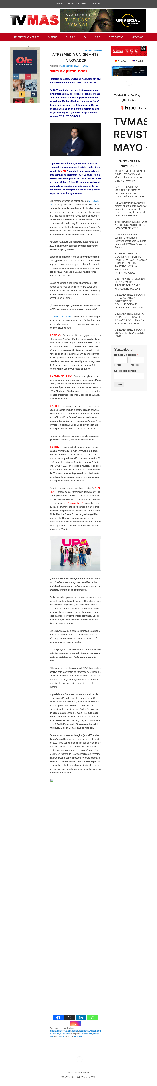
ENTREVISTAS (116, 37)
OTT (69, 1031)
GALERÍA (70, 37)
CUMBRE (52, 37)
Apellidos (135, 365)
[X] (69, 1017)
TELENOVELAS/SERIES (89, 1031)
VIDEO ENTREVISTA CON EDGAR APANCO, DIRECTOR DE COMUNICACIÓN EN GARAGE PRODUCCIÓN (130, 301)
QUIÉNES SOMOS (77, 3)
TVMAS (85, 66)
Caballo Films (67, 182)
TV (85, 37)
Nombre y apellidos (126, 355)
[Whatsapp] (92, 1017)
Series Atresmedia (63, 316)
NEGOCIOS (137, 37)
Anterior (87, 51)
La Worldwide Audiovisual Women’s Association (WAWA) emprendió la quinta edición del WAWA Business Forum (130, 241)
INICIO (59, 3)
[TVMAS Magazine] (34, 20)
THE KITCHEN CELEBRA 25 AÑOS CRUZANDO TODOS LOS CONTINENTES (131, 225)
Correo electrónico (125, 371)
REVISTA (96, 3)
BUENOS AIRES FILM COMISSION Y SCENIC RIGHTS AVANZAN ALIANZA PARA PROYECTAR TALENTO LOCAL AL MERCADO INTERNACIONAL (131, 263)
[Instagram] (75, 1023)
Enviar (119, 385)
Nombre (117, 365)
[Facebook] (58, 1017)
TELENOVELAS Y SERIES (26, 37)
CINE (97, 37)
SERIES (75, 1031)
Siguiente (99, 51)
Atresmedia (87, 1034)
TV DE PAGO (65, 1034)
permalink (78, 1036)
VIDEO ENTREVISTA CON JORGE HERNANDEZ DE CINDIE (130, 332)
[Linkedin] (81, 1017)
